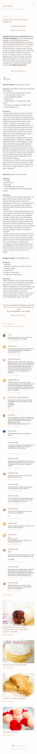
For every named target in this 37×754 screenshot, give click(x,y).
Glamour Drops (12, 359)
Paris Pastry (8, 6)
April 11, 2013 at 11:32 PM (14, 375)
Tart (24, 326)
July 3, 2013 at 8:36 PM (13, 453)
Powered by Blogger (20, 745)
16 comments (10, 634)
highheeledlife (12, 380)
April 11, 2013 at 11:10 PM (14, 354)
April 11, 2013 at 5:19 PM (13, 341)
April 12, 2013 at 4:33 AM (14, 410)
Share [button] (4, 324)
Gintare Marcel (23, 749)
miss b (10, 415)
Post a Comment (8, 594)
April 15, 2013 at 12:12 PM (14, 437)
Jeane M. (10, 431)
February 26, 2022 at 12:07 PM (15, 578)
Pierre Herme (19, 326)
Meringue (12, 326)
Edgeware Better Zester (19, 46)
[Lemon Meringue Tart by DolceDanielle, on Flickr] (18, 30)
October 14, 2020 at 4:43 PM (15, 562)
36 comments (10, 667)
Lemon (8, 326)
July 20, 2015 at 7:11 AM (13, 529)
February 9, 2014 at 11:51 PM (15, 468)
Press (17, 9)
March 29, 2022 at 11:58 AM (14, 591)
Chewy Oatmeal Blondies (14, 698)
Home (5, 9)
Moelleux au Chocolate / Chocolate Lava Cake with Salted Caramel (15, 629)
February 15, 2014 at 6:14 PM (15, 504)
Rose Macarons (10, 732)
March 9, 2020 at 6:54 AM (14, 544)
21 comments (10, 735)
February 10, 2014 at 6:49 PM (15, 491)
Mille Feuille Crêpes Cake (15, 665)
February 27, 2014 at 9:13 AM (15, 518)
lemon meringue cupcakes (13, 307)
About (22, 9)
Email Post (9, 324)
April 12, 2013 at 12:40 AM (14, 392)
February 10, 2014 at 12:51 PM (15, 479)
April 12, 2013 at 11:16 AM (14, 426)
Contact (11, 9)
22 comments (10, 701)
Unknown (11, 346)
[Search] (33, 2)
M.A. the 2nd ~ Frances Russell (17, 397)
